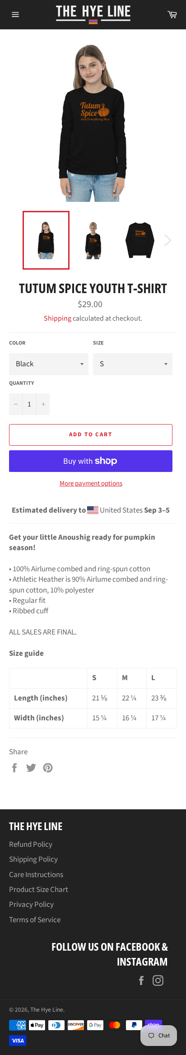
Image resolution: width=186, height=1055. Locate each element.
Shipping (57, 318)
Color (17, 343)
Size (98, 343)
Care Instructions (36, 874)
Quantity (21, 383)
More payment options (91, 483)
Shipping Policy (33, 859)
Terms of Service (34, 920)
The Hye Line (46, 1009)
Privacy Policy (31, 904)
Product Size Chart (38, 889)
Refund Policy (30, 844)
